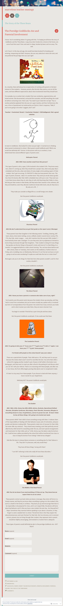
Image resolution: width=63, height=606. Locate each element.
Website (7, 546)
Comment (11, 553)
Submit (32, 575)
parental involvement (43, 586)
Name (9, 531)
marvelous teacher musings (19, 9)
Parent (16, 586)
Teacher (7, 588)
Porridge (52, 586)
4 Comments (10, 591)
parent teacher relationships (27, 586)
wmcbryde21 (10, 583)
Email (9, 538)
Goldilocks (10, 586)
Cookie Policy (30, 603)
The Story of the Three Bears (18, 588)
